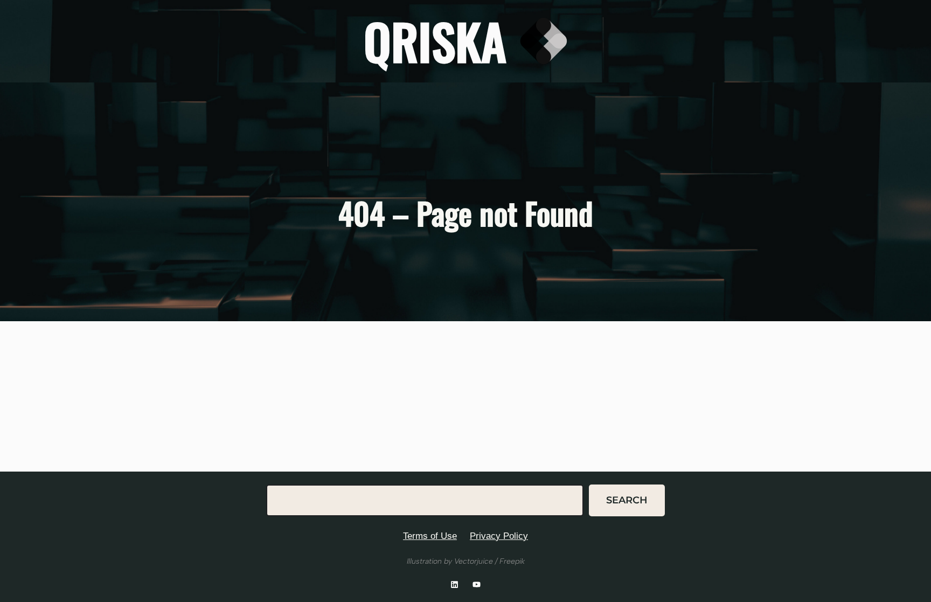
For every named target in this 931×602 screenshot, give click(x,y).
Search (627, 500)
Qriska (435, 41)
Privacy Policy (499, 536)
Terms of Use (430, 536)
